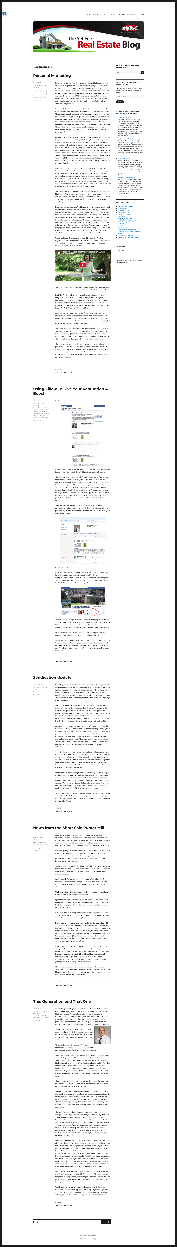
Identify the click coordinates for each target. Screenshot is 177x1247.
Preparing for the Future (125, 218)
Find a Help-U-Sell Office (93, 14)
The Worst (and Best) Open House (128, 237)
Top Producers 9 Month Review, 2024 (129, 139)
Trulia (35, 691)
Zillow (39, 691)
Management (37, 1011)
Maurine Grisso (42, 844)
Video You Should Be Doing (125, 235)
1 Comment (36, 1020)
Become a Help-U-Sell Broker (133, 14)
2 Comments (37, 420)
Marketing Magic (123, 208)
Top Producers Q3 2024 (124, 158)
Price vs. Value (122, 228)
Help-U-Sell (42, 85)
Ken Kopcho (44, 92)
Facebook (36, 1015)
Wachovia (43, 846)
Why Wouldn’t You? (123, 212)
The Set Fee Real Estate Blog (88, 1239)
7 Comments (37, 694)
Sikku (42, 1017)
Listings (41, 837)
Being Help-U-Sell (123, 210)
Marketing (36, 87)
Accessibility (83, 1235)
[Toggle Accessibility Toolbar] (4, 13)
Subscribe (120, 102)
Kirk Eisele (44, 690)
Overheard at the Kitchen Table (127, 220)
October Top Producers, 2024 (126, 117)
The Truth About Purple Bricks (127, 226)
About (106, 14)
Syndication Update (52, 677)
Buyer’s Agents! (122, 216)
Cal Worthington (38, 90)
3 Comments (37, 100)
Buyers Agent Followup (124, 214)
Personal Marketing (52, 75)
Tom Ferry (43, 97)
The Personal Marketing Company (40, 95)
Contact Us (115, 14)
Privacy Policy (92, 1235)
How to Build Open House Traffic (127, 222)
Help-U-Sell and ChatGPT (125, 206)
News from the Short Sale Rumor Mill (68, 827)
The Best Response (123, 224)
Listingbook (36, 1017)
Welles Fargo (37, 848)
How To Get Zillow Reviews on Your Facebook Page (41, 413)
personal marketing (39, 94)
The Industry (43, 687)
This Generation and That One (62, 1001)
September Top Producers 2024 (127, 178)
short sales (36, 846)
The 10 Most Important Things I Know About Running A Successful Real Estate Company (129, 231)
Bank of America (38, 842)
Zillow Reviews (43, 417)
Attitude (35, 85)
